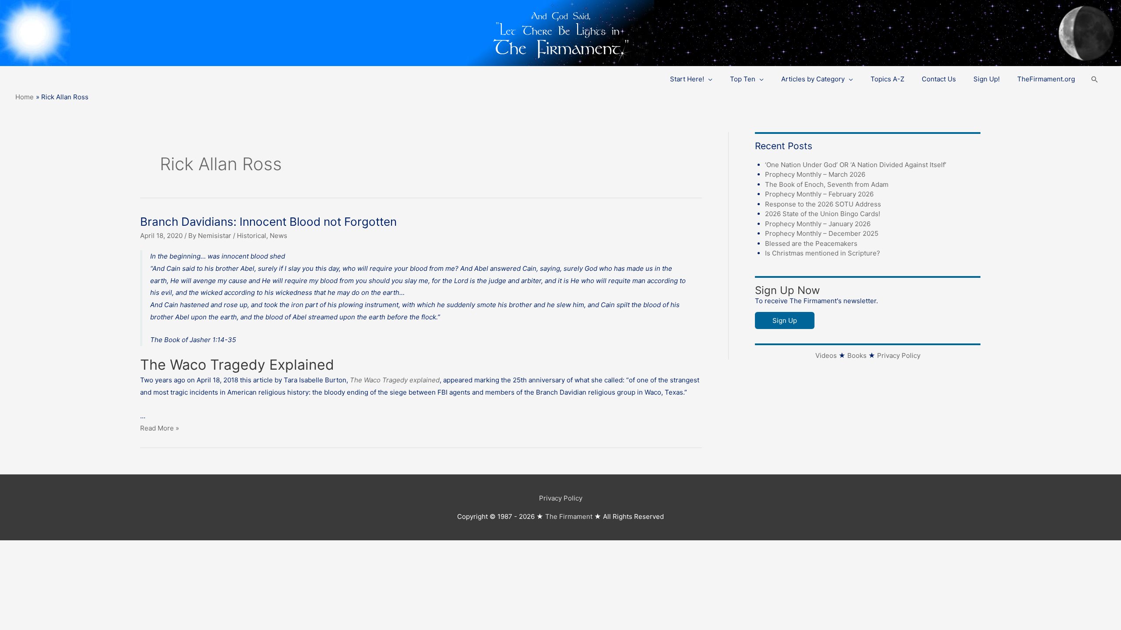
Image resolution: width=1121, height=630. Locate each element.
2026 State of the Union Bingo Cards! (822, 214)
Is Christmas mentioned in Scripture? (822, 253)
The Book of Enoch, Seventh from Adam (826, 184)
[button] (1094, 79)
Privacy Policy (898, 355)
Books (857, 355)
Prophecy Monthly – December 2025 (821, 233)
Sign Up (784, 320)
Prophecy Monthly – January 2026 (818, 224)
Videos (826, 355)
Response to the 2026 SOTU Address (823, 204)
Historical (251, 235)
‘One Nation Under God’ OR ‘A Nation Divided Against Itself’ (855, 165)
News (278, 235)
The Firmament (568, 516)
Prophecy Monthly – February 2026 (819, 194)
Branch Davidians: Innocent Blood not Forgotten (268, 221)
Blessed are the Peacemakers (811, 243)
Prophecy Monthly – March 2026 (815, 174)
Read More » (159, 428)
